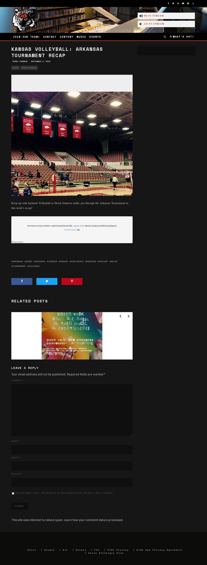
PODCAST (103, 261)
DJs (65, 549)
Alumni (49, 549)
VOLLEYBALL (34, 266)
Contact (50, 37)
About (32, 549)
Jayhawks (40, 261)
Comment (17, 380)
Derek (29, 261)
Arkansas (18, 261)
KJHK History (118, 549)
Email (15, 458)
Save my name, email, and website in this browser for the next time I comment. (65, 493)
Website (16, 474)
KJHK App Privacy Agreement (159, 549)
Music (81, 37)
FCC (97, 549)
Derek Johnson (20, 61)
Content (66, 37)
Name (15, 441)
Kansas (64, 261)
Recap (114, 261)
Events (95, 37)
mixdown (91, 261)
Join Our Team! (26, 37)
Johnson (52, 261)
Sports (15, 68)
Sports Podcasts (29, 68)
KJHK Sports (77, 261)
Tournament (19, 266)
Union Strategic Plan (106, 553)
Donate (81, 549)
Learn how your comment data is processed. (93, 520)
